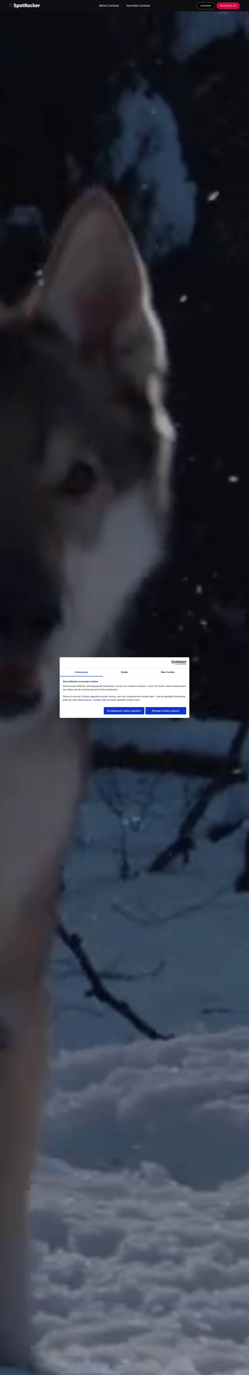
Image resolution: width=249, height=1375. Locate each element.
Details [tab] (124, 672)
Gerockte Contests (138, 5)
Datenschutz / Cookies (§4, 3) (93, 700)
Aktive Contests (109, 5)
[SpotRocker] (24, 5)
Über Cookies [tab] (168, 672)
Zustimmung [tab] (81, 672)
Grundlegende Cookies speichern (124, 711)
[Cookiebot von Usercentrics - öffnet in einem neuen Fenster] (173, 663)
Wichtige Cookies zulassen (165, 711)
